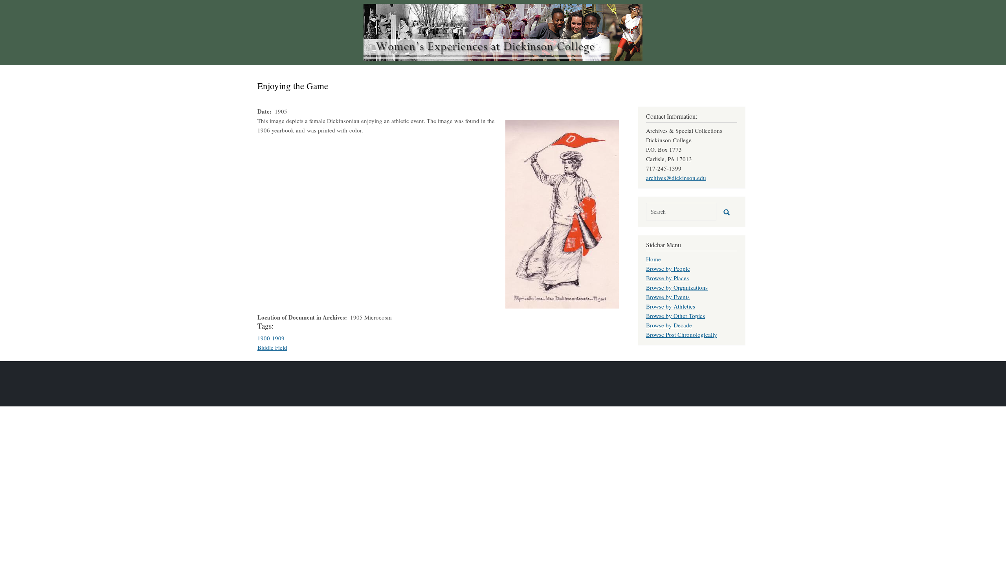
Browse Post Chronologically (681, 334)
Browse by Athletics (670, 306)
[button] (562, 213)
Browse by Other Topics (675, 316)
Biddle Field (272, 347)
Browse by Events (668, 297)
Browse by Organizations (677, 287)
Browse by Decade (669, 325)
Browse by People (668, 268)
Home (653, 259)
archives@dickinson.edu (676, 178)
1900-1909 (271, 338)
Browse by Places (667, 278)
